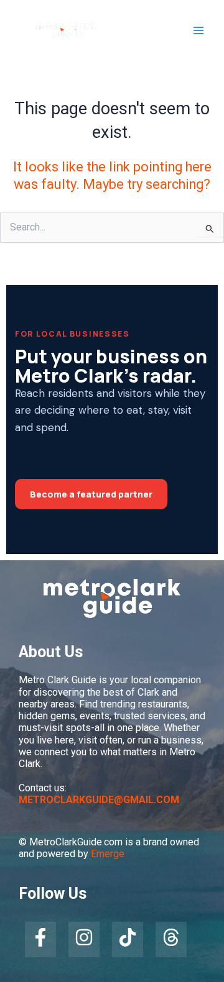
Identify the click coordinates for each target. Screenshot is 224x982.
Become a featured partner (91, 494)
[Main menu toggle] (198, 30)
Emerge (107, 854)
